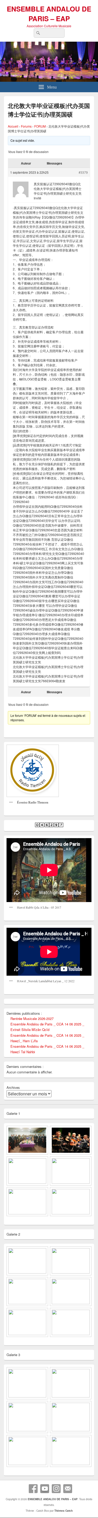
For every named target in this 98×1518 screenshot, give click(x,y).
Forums (26, 126)
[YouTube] (44, 1488)
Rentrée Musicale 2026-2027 (32, 1018)
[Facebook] (33, 1488)
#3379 (83, 172)
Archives (13, 1087)
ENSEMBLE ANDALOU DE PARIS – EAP (49, 13)
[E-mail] (67, 1488)
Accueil (13, 126)
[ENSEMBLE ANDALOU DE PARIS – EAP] (49, 80)
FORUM (40, 126)
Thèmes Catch (63, 1510)
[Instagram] (56, 1488)
